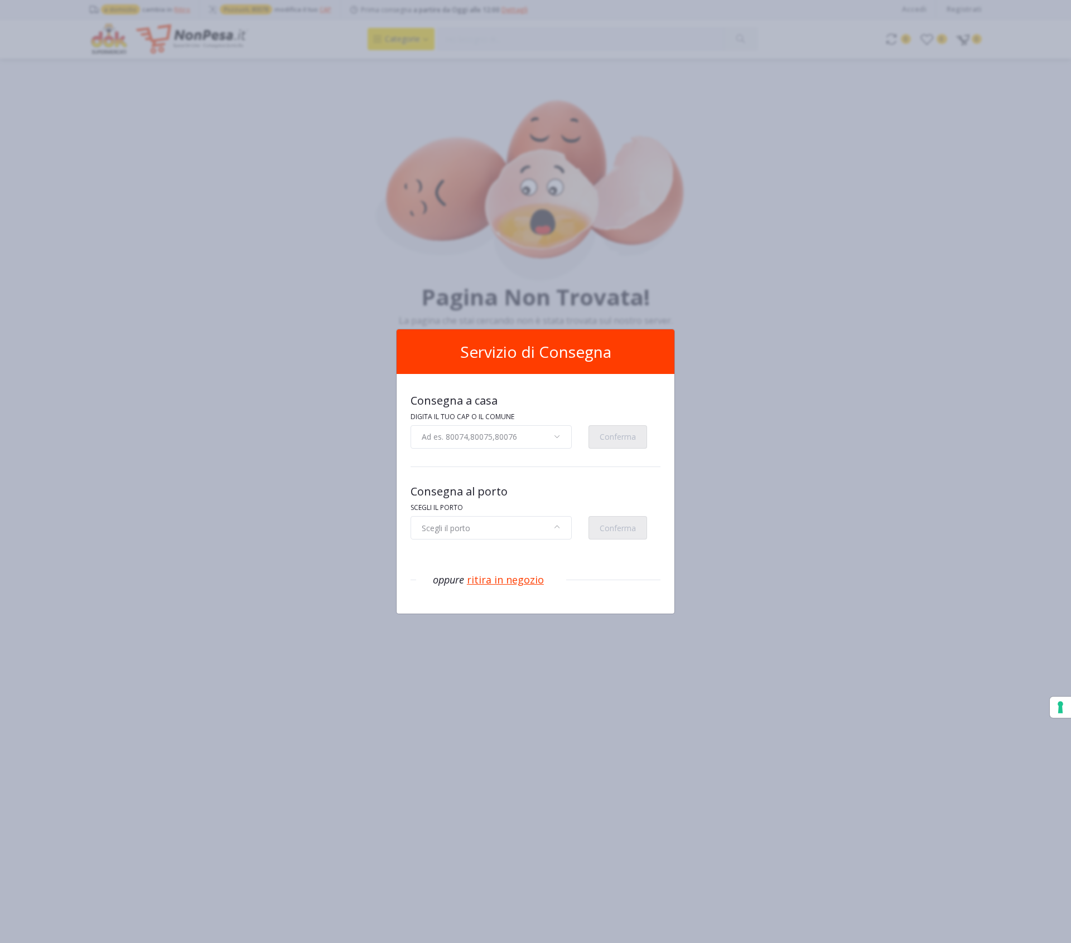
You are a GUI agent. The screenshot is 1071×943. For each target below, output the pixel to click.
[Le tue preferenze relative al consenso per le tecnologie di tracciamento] (1060, 707)
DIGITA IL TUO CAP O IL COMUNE (462, 416)
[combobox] (491, 437)
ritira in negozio (505, 579)
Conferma (618, 436)
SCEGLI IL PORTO (437, 507)
